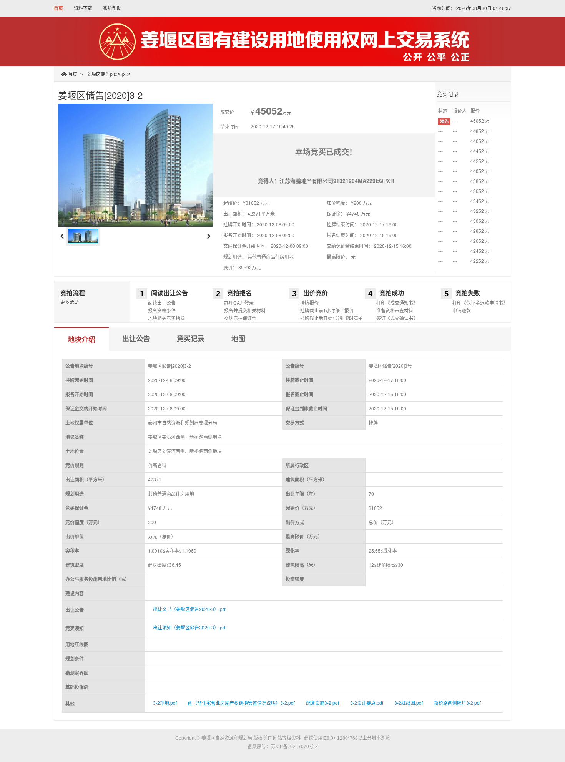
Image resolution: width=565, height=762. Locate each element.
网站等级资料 (287, 738)
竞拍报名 (239, 293)
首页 (58, 8)
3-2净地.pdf (165, 702)
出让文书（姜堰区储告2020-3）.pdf (189, 609)
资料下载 (83, 8)
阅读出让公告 (169, 293)
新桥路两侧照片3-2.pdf (457, 702)
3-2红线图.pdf (408, 702)
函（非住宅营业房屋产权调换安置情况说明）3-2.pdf (241, 702)
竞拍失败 (467, 293)
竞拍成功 (391, 293)
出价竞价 (315, 293)
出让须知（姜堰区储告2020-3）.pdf (189, 627)
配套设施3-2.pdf (322, 702)
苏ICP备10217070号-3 (294, 746)
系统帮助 (112, 8)
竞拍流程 (72, 293)
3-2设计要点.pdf (366, 702)
